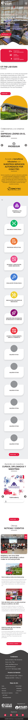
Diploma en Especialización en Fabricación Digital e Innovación (16, 500)
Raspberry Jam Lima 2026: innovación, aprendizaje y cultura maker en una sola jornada (12, 557)
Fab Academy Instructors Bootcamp (13, 577)
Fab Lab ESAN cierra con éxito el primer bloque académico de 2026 (14, 603)
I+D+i (17, 693)
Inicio (3, 686)
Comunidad (18, 686)
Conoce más (4, 93)
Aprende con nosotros (7, 693)
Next (25, 143)
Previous (1, 143)
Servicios (4, 690)
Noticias (19, 688)
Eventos (19, 690)
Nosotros (4, 688)
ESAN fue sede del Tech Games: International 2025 (11, 628)
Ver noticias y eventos (12, 643)
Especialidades (7, 697)
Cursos (5, 695)
